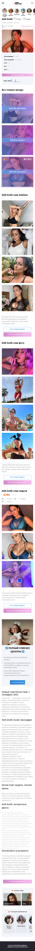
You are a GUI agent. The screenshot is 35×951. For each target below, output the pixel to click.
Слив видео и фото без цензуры (17, 611)
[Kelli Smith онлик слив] (17, 390)
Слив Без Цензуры (17, 75)
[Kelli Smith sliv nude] (17, 298)
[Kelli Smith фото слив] (17, 361)
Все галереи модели (17, 329)
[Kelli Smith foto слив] (17, 446)
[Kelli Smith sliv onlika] (17, 270)
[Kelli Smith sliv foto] (17, 213)
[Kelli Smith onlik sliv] (17, 546)
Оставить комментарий (17, 881)
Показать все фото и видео (17, 334)
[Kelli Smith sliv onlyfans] (17, 242)
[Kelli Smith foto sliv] (17, 518)
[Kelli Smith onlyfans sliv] (17, 574)
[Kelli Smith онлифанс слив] (17, 418)
